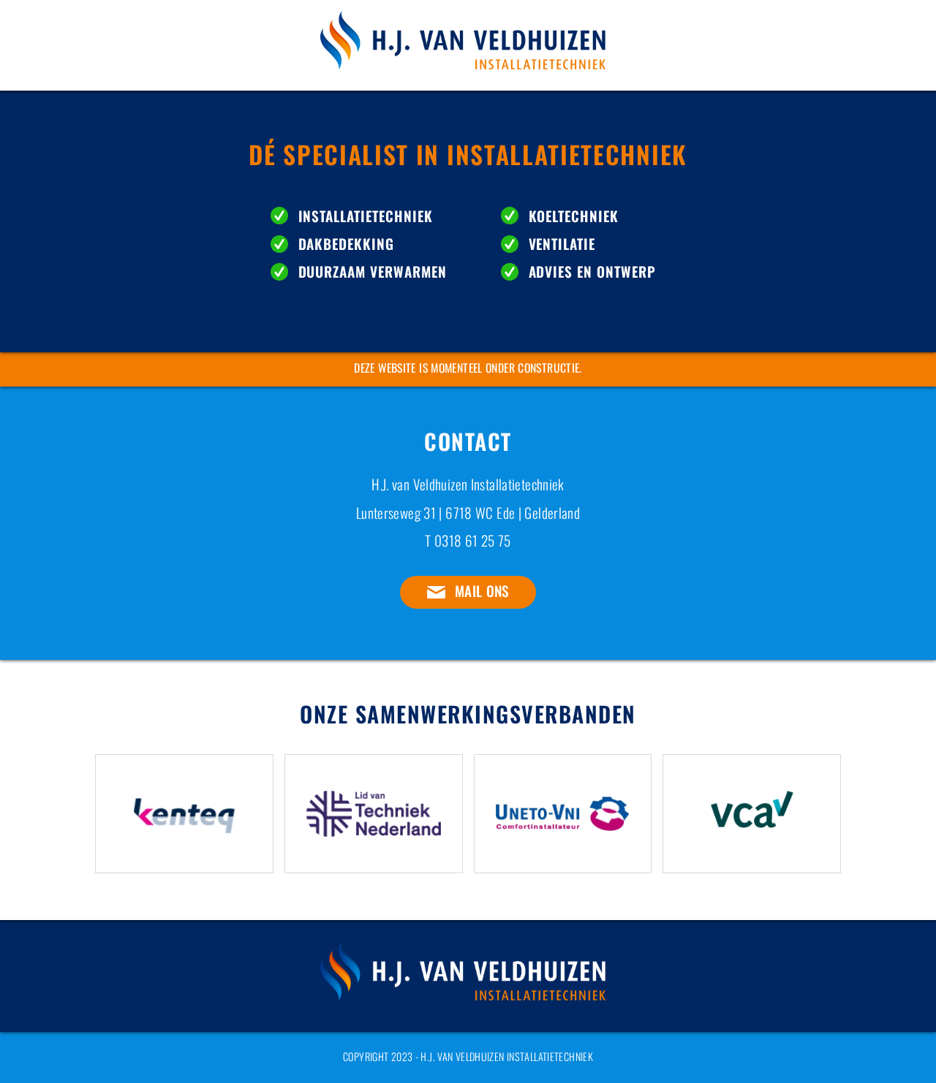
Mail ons (482, 590)
